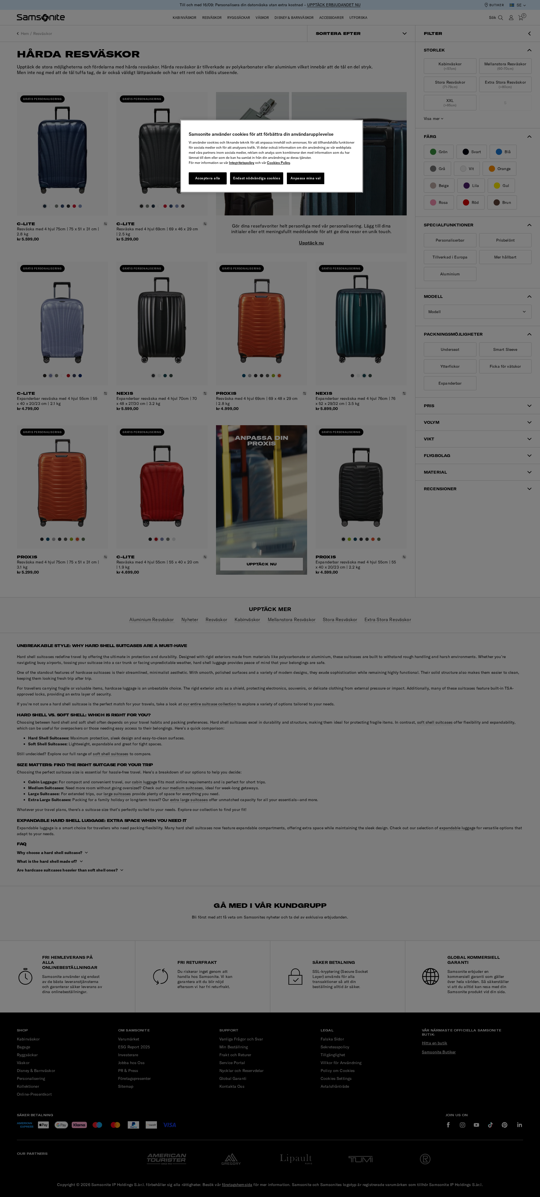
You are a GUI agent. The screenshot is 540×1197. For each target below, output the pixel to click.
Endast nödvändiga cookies (256, 178)
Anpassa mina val (306, 178)
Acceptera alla (207, 178)
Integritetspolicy (241, 163)
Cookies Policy (278, 163)
